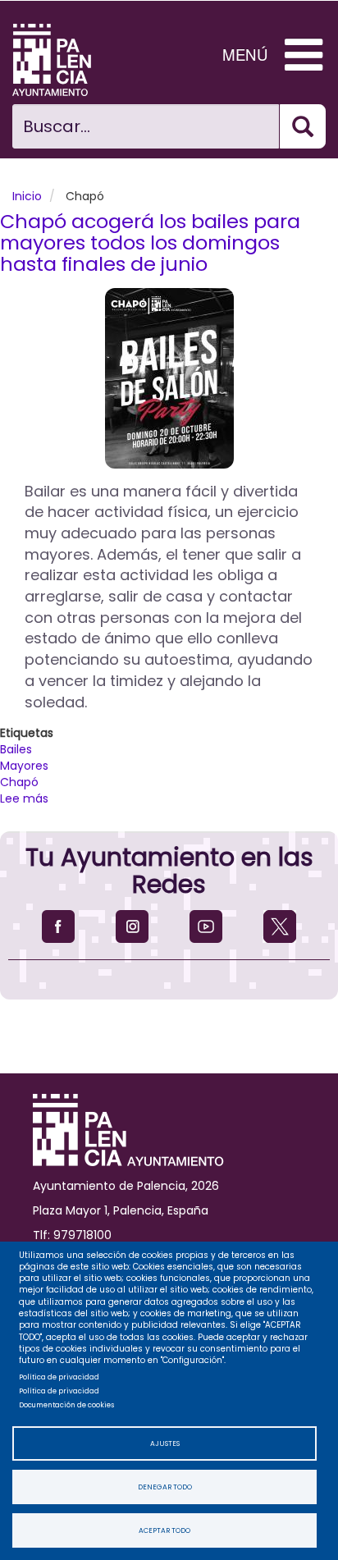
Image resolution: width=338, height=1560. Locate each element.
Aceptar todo (164, 1530)
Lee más (24, 798)
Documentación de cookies (66, 1405)
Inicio (27, 196)
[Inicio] (64, 59)
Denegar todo (165, 1487)
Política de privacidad (59, 1377)
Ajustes (165, 1443)
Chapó (19, 782)
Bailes (16, 749)
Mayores (24, 765)
